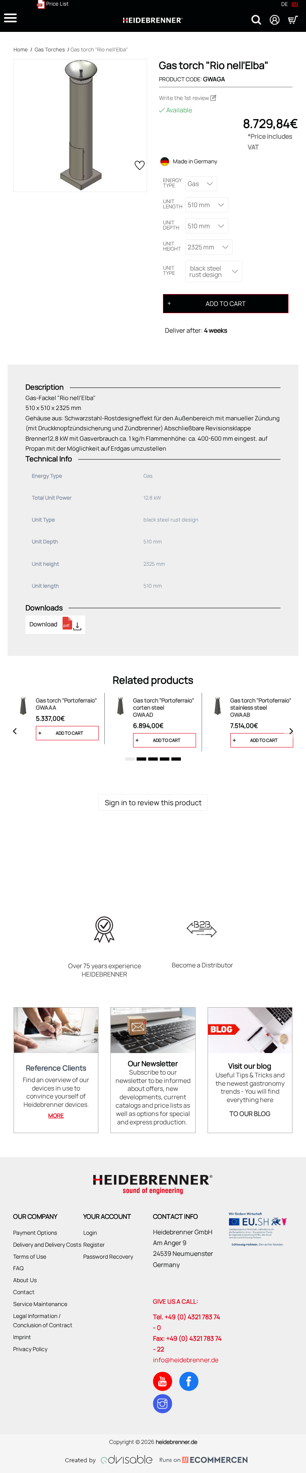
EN (295, 4)
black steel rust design (205, 271)
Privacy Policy (30, 1349)
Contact (24, 1292)
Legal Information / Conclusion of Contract (43, 1320)
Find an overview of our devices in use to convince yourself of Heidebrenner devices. (56, 1092)
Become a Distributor (202, 965)
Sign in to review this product (153, 802)
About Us (25, 1280)
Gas (193, 183)
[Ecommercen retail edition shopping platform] (197, 1459)
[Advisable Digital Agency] (109, 1459)
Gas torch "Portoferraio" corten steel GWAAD (163, 707)
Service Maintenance (40, 1304)
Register (94, 1244)
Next (291, 731)
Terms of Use (29, 1256)
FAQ (18, 1268)
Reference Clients (56, 1068)
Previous (15, 731)
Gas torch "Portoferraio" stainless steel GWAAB (260, 707)
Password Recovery (108, 1256)
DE (284, 4)
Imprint (22, 1337)
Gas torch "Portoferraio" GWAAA (66, 704)
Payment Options (35, 1232)
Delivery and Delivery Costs (47, 1244)
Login (90, 1232)
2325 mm (201, 247)
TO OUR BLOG (250, 1114)
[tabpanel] (56, 719)
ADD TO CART (226, 303)
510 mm (199, 204)
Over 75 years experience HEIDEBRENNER (104, 970)
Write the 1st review (184, 98)
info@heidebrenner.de (185, 1359)
